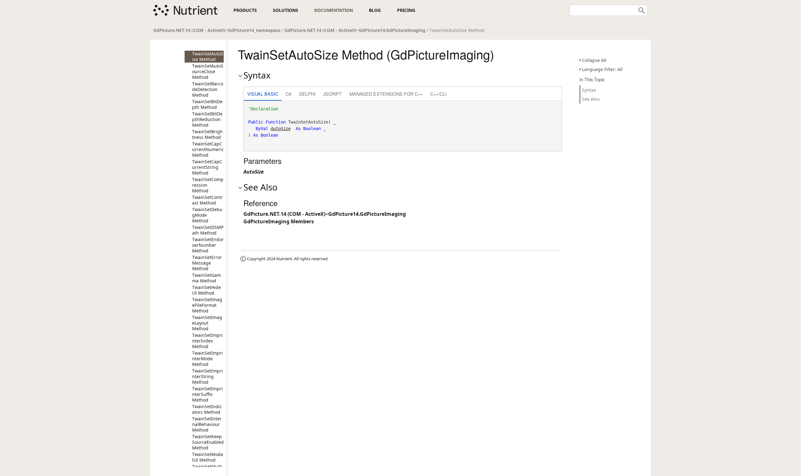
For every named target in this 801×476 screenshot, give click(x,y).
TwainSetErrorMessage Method (207, 262)
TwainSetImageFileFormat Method (207, 305)
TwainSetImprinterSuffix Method (207, 394)
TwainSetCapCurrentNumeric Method (208, 149)
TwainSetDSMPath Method (207, 230)
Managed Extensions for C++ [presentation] (386, 93)
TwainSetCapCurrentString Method (207, 167)
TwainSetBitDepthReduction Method (207, 119)
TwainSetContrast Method (207, 200)
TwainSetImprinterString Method (207, 376)
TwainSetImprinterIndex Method (207, 340)
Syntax (589, 90)
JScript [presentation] (332, 93)
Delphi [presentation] (307, 93)
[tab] (263, 94)
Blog (375, 10)
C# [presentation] (288, 93)
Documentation (333, 10)
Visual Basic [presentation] (262, 93)
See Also (590, 99)
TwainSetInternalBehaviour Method (207, 424)
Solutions (285, 10)
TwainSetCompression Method (207, 185)
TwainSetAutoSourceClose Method (207, 71)
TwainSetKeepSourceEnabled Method (208, 442)
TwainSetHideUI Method (206, 290)
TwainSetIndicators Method (207, 409)
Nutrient (284, 258)
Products (245, 10)
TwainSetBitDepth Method (207, 104)
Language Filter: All (602, 69)
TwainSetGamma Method (206, 278)
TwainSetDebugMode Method (207, 215)
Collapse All (594, 60)
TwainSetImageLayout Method (207, 323)
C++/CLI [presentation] (438, 93)
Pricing (406, 10)
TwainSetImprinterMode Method (207, 358)
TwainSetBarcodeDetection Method (207, 89)
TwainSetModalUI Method (207, 457)
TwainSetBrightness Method (207, 134)
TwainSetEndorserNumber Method (208, 245)
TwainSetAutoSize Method (207, 56)
